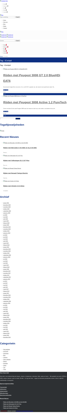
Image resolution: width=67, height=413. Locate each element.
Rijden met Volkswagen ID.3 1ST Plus (16, 160)
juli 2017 (5, 281)
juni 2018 (5, 261)
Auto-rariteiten (6, 349)
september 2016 (7, 301)
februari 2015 (6, 333)
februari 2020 (6, 223)
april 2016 (5, 311)
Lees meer (5, 90)
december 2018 (7, 249)
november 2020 (7, 207)
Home (4, 4)
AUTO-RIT (5, 351)
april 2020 (5, 219)
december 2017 (7, 271)
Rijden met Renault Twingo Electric (15, 173)
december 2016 (7, 295)
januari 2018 (6, 269)
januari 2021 (6, 203)
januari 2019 (6, 247)
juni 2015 (5, 325)
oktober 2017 (6, 275)
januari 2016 (6, 317)
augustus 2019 (6, 233)
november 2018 (7, 251)
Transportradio (3, 387)
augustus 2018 (6, 257)
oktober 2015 (6, 323)
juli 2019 (5, 235)
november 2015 (7, 321)
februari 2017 (6, 291)
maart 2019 (6, 243)
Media (4, 10)
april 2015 (5, 329)
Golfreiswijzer (3, 389)
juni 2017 (5, 283)
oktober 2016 (6, 299)
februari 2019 (6, 245)
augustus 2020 (6, 213)
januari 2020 (6, 225)
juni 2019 (5, 237)
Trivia (4, 369)
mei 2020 (5, 217)
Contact (5, 12)
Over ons (5, 6)
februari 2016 (6, 315)
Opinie (4, 365)
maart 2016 (6, 313)
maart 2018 (6, 265)
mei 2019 (5, 239)
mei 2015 (5, 327)
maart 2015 (6, 331)
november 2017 (7, 273)
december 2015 (7, 319)
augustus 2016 (6, 303)
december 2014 (7, 337)
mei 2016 (5, 309)
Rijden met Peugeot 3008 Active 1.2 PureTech (35, 102)
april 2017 (5, 287)
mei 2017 (5, 285)
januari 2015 (6, 335)
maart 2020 (6, 221)
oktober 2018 (6, 253)
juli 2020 (5, 215)
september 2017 (7, 277)
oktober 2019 (6, 231)
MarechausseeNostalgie (5, 395)
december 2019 (7, 227)
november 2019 (7, 229)
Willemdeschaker (4, 393)
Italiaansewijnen (4, 391)
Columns (5, 357)
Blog (4, 8)
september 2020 (7, 211)
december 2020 (7, 205)
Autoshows (5, 353)
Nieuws (5, 361)
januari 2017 (6, 293)
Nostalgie (5, 363)
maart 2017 (6, 289)
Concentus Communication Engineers (24, 411)
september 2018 (7, 255)
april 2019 (5, 241)
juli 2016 (5, 305)
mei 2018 (5, 263)
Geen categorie (6, 359)
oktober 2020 (6, 209)
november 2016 (7, 297)
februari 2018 (6, 267)
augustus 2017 (6, 279)
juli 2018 (5, 259)
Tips (4, 367)
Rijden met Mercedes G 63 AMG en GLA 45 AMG (20, 148)
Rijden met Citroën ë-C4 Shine (13, 186)
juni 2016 (5, 307)
